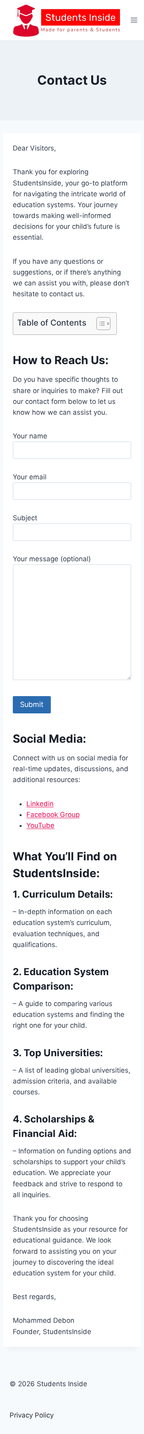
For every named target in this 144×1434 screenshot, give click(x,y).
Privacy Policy (32, 1415)
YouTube (40, 825)
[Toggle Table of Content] (99, 323)
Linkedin (40, 804)
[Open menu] (134, 20)
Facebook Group (53, 815)
